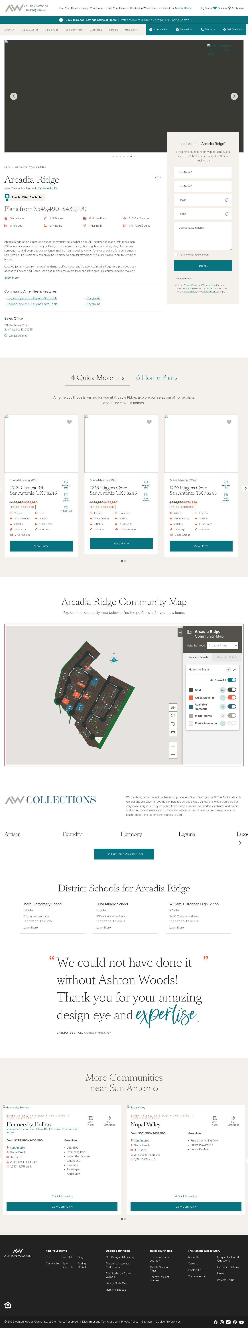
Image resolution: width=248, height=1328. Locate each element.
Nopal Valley (146, 1124)
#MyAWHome (225, 1279)
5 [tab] (124, 156)
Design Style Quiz (116, 1283)
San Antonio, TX (48, 188)
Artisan (12, 834)
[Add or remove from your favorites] (69, 422)
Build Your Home (116, 8)
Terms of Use (209, 285)
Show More (11, 277)
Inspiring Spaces (116, 1289)
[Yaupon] (41, 444)
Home (7, 167)
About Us (193, 1257)
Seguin (82, 1257)
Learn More (30, 927)
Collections (96, 30)
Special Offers (183, 8)
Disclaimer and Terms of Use (100, 1321)
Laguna (187, 834)
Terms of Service (210, 292)
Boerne (50, 1257)
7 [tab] (131, 156)
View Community (62, 1206)
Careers (193, 1263)
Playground (93, 298)
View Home (41, 546)
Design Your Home (92, 8)
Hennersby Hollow (29, 1124)
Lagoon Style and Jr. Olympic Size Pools (32, 298)
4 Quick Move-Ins (186, 1196)
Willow (177, 513)
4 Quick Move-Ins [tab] (98, 377)
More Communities (135, 30)
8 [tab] (135, 156)
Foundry (72, 834)
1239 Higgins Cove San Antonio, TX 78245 (193, 490)
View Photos (90, 1123)
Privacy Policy (190, 285)
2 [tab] (113, 156)
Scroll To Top (242, 1230)
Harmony (131, 834)
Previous (13, 96)
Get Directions (18, 335)
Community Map (73, 30)
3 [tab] (117, 156)
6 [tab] (127, 156)
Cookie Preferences (168, 1321)
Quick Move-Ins (30, 30)
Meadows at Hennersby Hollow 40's (27, 1129)
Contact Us (167, 8)
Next (234, 96)
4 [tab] (120, 156)
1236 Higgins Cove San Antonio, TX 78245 (113, 490)
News (220, 1273)
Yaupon (18, 513)
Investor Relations (228, 1267)
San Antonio (21, 167)
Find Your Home (68, 8)
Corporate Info (197, 1276)
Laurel (97, 513)
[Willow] (201, 444)
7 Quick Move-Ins (62, 1196)
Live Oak (67, 1257)
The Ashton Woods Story (144, 8)
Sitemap (147, 1321)
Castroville (52, 1263)
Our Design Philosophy (120, 1257)
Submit (203, 265)
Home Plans (51, 30)
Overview (9, 30)
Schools (113, 30)
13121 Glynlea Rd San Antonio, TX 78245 (33, 490)
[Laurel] (121, 444)
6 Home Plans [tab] (156, 377)
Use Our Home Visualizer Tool (124, 854)
